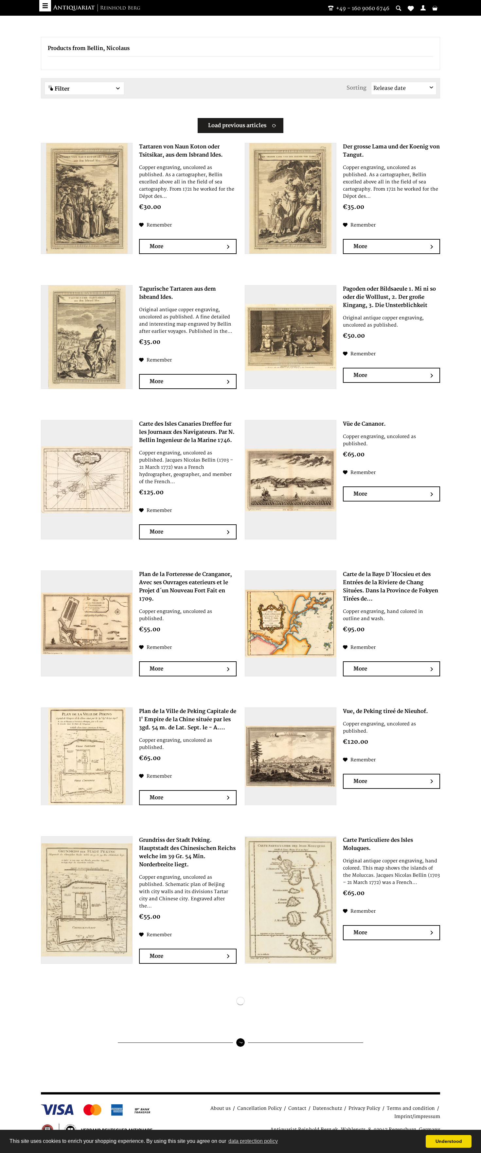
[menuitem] (423, 8)
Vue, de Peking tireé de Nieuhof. (385, 711)
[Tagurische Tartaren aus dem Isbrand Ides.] (87, 337)
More (156, 246)
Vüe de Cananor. (364, 424)
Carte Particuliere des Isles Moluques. (378, 844)
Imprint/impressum (417, 1116)
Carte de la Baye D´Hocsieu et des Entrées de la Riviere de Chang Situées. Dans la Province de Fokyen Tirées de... (390, 586)
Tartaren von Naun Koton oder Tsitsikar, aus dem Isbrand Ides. (181, 151)
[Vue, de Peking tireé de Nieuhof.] (290, 756)
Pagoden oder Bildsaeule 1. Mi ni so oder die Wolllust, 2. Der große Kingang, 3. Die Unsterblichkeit (389, 297)
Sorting (356, 88)
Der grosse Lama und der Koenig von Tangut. (391, 151)
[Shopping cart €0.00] (435, 8)
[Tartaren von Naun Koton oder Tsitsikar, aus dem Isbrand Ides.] (87, 198)
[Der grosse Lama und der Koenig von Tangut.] (290, 198)
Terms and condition (411, 1108)
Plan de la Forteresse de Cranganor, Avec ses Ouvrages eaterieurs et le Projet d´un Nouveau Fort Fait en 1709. (185, 586)
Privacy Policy (364, 1108)
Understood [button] (449, 1141)
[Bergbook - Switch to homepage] (96, 8)
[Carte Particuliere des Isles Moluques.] (290, 900)
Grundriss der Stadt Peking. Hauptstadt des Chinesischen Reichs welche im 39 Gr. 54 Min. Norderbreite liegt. (187, 852)
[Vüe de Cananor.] (290, 479)
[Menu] (45, 5)
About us (220, 1108)
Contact (297, 1108)
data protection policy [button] (253, 1141)
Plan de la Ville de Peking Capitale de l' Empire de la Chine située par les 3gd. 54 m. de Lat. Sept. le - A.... (187, 719)
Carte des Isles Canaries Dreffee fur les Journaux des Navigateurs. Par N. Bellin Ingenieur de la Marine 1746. (187, 432)
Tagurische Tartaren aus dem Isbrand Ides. (177, 293)
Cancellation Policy (259, 1108)
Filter (61, 89)
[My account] (423, 8)
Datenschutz (327, 1108)
